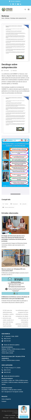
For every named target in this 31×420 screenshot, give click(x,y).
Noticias (7, 18)
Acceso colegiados (15, 1)
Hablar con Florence (23, 416)
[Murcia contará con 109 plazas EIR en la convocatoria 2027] (15, 258)
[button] (28, 9)
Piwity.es (16, 413)
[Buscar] (25, 9)
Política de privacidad (10, 415)
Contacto (12, 417)
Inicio (3, 18)
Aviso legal (5, 417)
